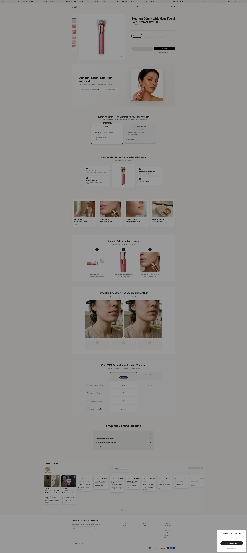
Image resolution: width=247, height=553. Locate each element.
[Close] (243, 532)
